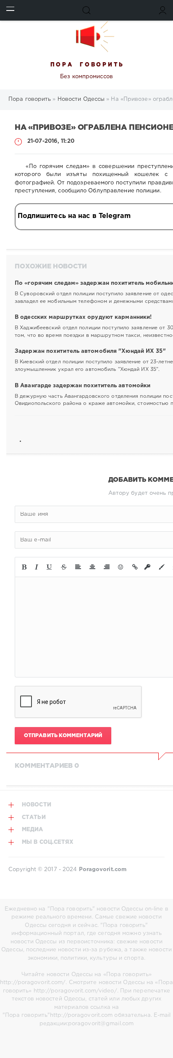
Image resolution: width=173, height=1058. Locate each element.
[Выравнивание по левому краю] (78, 567)
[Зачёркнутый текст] (64, 567)
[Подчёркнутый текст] (49, 567)
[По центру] (92, 567)
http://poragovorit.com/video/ (75, 991)
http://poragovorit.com (81, 1015)
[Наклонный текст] (36, 567)
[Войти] (162, 10)
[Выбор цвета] (162, 567)
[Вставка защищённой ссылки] (147, 567)
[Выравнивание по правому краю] (107, 567)
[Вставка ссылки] (135, 567)
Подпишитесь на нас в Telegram (74, 216)
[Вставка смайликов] (121, 567)
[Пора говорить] (86, 37)
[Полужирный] (24, 567)
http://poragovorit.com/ (33, 982)
